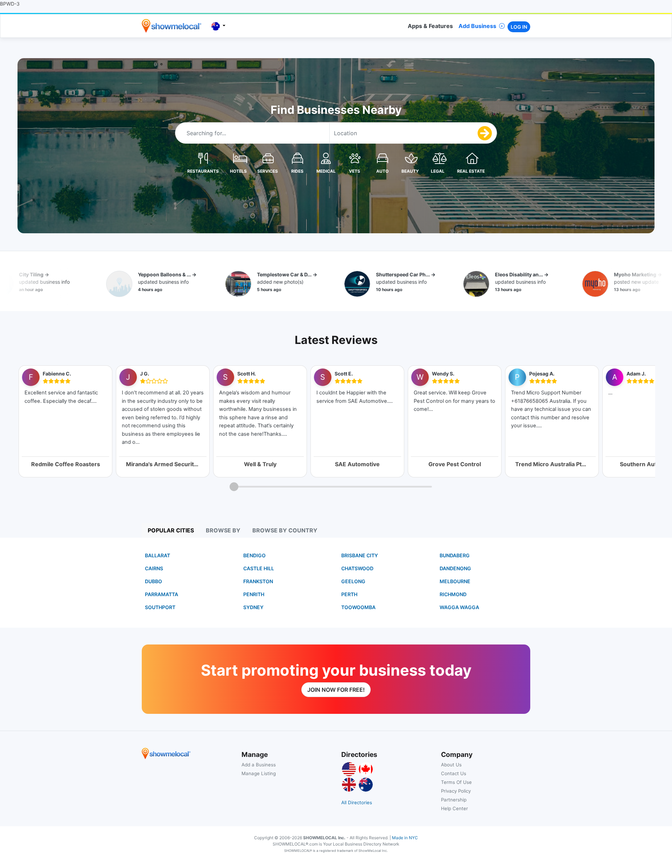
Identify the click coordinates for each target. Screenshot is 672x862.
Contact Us (453, 773)
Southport (160, 607)
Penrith (253, 594)
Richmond (453, 594)
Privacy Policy (456, 791)
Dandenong (455, 568)
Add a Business (258, 764)
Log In (519, 27)
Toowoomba (358, 607)
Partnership (454, 799)
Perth (349, 594)
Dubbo (153, 581)
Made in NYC (405, 837)
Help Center (454, 808)
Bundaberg (455, 555)
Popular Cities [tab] (171, 530)
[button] (203, 158)
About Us (451, 764)
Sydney (253, 607)
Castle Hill (258, 568)
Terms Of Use (456, 782)
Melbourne (455, 581)
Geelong (353, 581)
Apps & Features (430, 25)
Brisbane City (359, 555)
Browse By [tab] (223, 530)
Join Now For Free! (336, 689)
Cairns (154, 568)
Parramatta (161, 594)
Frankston (258, 581)
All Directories (356, 802)
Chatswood (357, 568)
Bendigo (254, 555)
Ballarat (157, 555)
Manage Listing (258, 773)
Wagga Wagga (459, 607)
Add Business (477, 25)
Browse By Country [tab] (284, 530)
